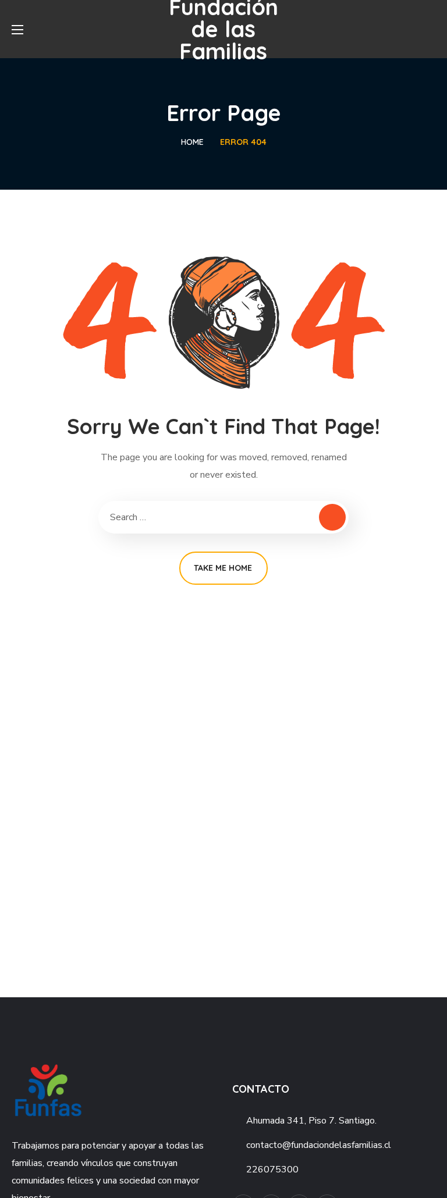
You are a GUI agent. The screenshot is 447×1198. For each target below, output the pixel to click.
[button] (430, 29)
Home (192, 142)
